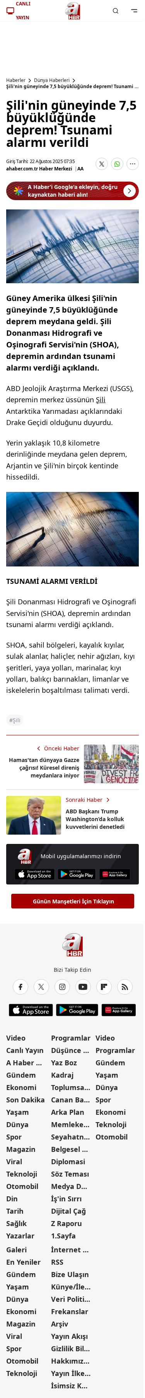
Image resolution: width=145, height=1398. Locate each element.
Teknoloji (21, 1174)
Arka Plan (67, 1112)
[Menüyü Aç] (134, 10)
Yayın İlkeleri (72, 1373)
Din (12, 1198)
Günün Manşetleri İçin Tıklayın (73, 901)
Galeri (16, 1249)
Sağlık (16, 1223)
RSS (57, 1262)
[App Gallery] (114, 874)
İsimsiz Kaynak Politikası (72, 1385)
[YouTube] (83, 987)
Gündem (21, 1075)
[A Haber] (73, 11)
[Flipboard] (104, 987)
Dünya (17, 1124)
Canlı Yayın (25, 1050)
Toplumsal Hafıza (72, 1087)
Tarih (15, 1211)
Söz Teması (70, 1174)
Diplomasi (68, 1161)
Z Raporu (66, 1223)
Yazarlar (20, 1235)
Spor (14, 1136)
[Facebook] (20, 987)
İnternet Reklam (72, 1249)
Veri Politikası (72, 1299)
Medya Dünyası (72, 1186)
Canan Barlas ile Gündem (72, 1099)
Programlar (70, 1038)
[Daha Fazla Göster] (132, 164)
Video (16, 1038)
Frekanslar (69, 1311)
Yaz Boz (64, 1062)
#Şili (14, 720)
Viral (14, 1161)
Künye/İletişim (72, 1286)
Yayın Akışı (69, 1336)
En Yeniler (23, 1262)
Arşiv (59, 1323)
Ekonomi (21, 1087)
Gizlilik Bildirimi (72, 1348)
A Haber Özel (27, 1062)
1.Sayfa (63, 1235)
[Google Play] (77, 874)
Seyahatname (72, 1136)
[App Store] (35, 874)
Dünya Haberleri (52, 80)
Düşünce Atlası (72, 1050)
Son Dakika (25, 1099)
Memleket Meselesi (72, 1124)
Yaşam (17, 1112)
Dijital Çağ (68, 1211)
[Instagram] (62, 987)
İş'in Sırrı (66, 1198)
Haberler (16, 80)
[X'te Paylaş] (102, 164)
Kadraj (62, 1075)
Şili (101, 399)
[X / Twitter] (41, 987)
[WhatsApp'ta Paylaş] (117, 164)
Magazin (21, 1149)
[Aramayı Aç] (115, 10)
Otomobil (22, 1186)
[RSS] (125, 987)
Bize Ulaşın (70, 1274)
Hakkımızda (71, 1361)
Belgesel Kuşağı (72, 1149)
